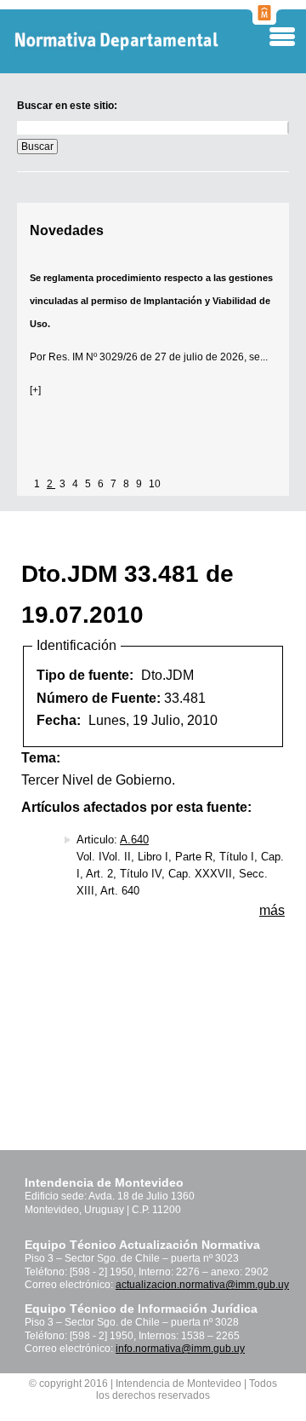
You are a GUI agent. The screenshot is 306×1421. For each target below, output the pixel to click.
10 (155, 484)
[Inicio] (144, 41)
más (272, 910)
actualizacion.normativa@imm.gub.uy (202, 1285)
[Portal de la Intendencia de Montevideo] (264, 19)
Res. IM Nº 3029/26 (93, 357)
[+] (35, 390)
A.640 (134, 839)
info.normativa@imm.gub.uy (180, 1349)
